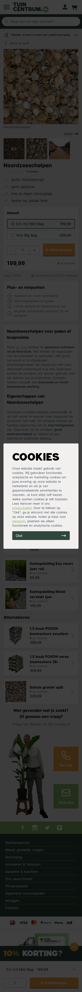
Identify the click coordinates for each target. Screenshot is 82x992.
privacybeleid (22, 508)
